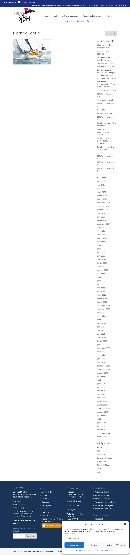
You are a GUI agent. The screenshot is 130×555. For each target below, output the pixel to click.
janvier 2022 (102, 302)
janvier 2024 (102, 238)
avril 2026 (101, 188)
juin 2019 (101, 387)
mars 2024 (101, 234)
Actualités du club (102, 492)
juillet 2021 (101, 323)
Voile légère (46, 505)
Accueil (46, 16)
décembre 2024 (103, 224)
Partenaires (46, 512)
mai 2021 (101, 330)
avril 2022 (101, 291)
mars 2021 (101, 337)
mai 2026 (101, 185)
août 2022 (101, 277)
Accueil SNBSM (48, 492)
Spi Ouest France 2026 (106, 90)
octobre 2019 (102, 373)
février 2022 (102, 298)
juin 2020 (101, 359)
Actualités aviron (102, 495)
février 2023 (102, 263)
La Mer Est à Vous (104, 458)
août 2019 (101, 380)
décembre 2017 (103, 433)
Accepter (74, 545)
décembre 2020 (103, 348)
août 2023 (101, 245)
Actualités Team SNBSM (105, 508)
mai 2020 (101, 362)
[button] (125, 524)
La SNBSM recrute (104, 113)
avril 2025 (101, 217)
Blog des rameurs (102, 498)
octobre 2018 (102, 412)
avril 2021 (101, 334)
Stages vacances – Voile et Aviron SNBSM (52, 520)
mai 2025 (101, 213)
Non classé (101, 461)
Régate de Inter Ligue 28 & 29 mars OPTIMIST (106, 150)
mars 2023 (101, 259)
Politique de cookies (83, 550)
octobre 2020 (102, 351)
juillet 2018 (101, 422)
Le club (54, 16)
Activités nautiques (70, 16)
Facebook (99, 519)
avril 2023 (101, 256)
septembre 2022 (104, 273)
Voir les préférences (116, 545)
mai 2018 (101, 429)
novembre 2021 (103, 309)
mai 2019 (101, 390)
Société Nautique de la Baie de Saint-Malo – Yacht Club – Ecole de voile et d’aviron (64, 5)
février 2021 (102, 341)
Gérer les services (72, 538)
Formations (69, 21)
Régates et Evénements (92, 16)
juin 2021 (101, 327)
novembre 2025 (103, 206)
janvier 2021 (102, 344)
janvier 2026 (102, 199)
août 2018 (101, 419)
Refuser (94, 545)
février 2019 (102, 401)
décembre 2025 (103, 202)
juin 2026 (101, 181)
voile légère (19, 508)
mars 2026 (101, 192)
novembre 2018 (103, 408)
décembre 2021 (103, 305)
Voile (99, 472)
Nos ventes (102, 110)
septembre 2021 (104, 316)
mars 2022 (101, 295)
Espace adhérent (106, 5)
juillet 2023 (101, 249)
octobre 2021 (102, 312)
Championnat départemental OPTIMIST (103, 132)
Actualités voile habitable (105, 502)
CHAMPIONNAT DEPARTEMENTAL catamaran (104, 141)
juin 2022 (101, 284)
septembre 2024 (104, 231)
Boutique (80, 21)
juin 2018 (101, 426)
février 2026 (102, 195)
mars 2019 (101, 398)
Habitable (101, 454)
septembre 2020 (104, 355)
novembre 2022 (103, 266)
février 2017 (102, 437)
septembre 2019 (104, 376)
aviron (17, 501)
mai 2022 (101, 288)
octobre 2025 (102, 210)
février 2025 (102, 220)
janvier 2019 (102, 405)
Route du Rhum (103, 465)
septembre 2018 (104, 415)
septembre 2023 (104, 241)
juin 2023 (101, 252)
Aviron (99, 447)
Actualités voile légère (104, 505)
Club (99, 451)
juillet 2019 (101, 383)
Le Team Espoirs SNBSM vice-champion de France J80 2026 (106, 72)
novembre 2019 (103, 369)
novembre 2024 (103, 227)
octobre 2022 (102, 270)
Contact (90, 21)
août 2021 (101, 319)
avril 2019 (101, 394)
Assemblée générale (105, 100)
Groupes (110, 16)
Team (99, 468)
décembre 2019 (103, 366)
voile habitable (21, 504)
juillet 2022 (101, 280)
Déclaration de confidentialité (102, 550)
